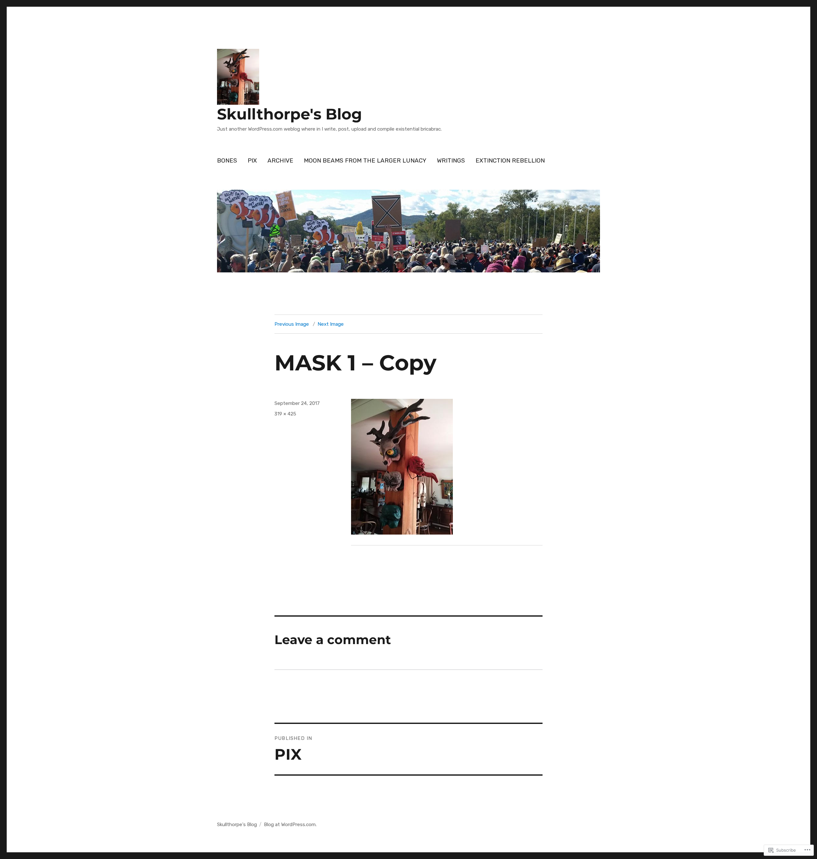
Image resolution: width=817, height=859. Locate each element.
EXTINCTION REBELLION (510, 160)
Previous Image (291, 324)
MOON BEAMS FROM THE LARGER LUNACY (365, 160)
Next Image (331, 324)
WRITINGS (451, 160)
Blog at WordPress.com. (290, 824)
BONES (227, 160)
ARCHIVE (280, 160)
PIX (252, 160)
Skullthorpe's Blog (289, 114)
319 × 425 (285, 414)
